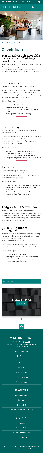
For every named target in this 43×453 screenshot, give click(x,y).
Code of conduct (21, 437)
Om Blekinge (6, 2)
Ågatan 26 (26, 342)
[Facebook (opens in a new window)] (17, 356)
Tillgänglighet (21, 382)
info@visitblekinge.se (21, 351)
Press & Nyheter (21, 377)
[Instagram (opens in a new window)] (21, 356)
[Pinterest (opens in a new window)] (25, 356)
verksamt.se (8, 281)
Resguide (16, 2)
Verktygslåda (12, 43)
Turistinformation (21, 395)
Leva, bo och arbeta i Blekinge (21, 410)
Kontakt (21, 367)
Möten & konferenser (21, 432)
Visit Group (24, 446)
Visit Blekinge (21, 372)
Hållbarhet (21, 405)
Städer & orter (26, 2)
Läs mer (21, 303)
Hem (3, 43)
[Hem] (12, 7)
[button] (21, 319)
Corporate (21, 423)
